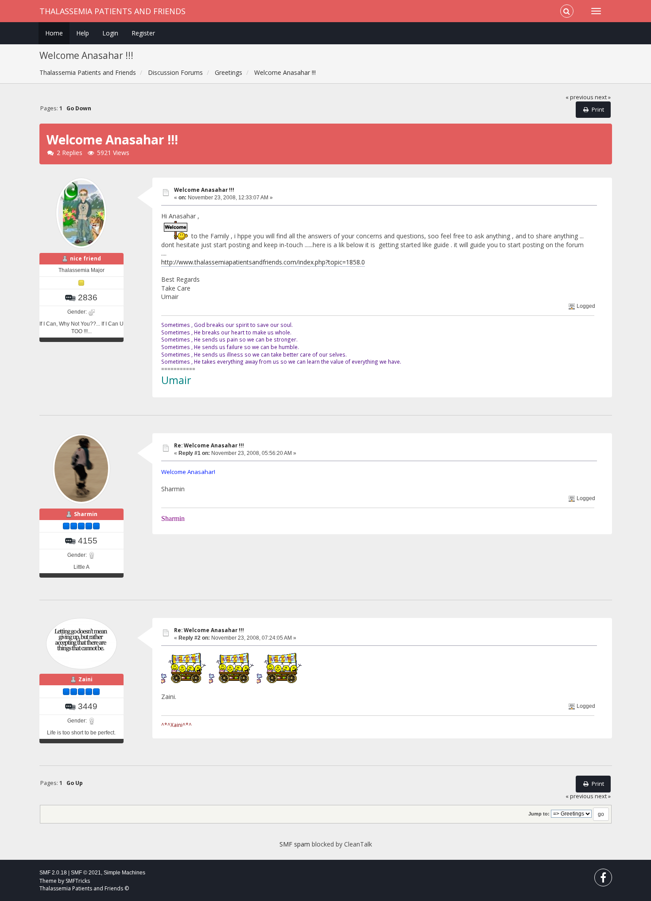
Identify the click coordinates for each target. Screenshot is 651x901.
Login (110, 33)
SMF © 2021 (86, 873)
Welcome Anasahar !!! (204, 189)
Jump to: (539, 813)
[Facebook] (603, 879)
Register (143, 33)
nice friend (85, 258)
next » (603, 97)
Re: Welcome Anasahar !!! (209, 445)
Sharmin (85, 514)
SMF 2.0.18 (53, 873)
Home (54, 33)
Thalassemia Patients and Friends (112, 11)
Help (82, 33)
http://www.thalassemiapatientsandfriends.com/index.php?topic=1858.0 (263, 262)
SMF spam (294, 844)
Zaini (85, 679)
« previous (579, 97)
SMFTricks (78, 881)
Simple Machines (124, 873)
